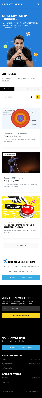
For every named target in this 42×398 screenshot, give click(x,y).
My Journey (35, 359)
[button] (18, 97)
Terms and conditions (31, 391)
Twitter (5, 378)
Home (4, 359)
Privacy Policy (7, 391)
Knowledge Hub (34, 363)
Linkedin (5, 382)
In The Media (7, 368)
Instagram (36, 378)
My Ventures (7, 363)
